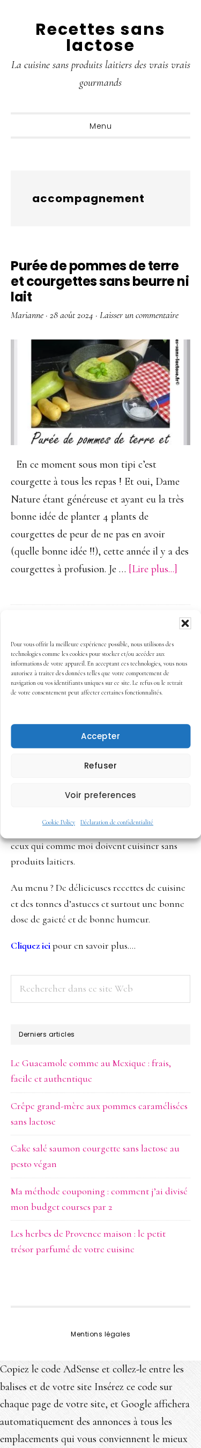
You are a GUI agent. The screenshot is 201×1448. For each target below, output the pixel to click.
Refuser (100, 765)
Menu (100, 126)
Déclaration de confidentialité (116, 822)
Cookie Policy (58, 822)
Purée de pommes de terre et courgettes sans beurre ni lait (100, 281)
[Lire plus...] (153, 569)
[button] (185, 623)
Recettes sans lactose (100, 37)
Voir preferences (101, 795)
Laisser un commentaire (139, 315)
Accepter (100, 736)
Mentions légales (100, 1334)
